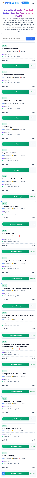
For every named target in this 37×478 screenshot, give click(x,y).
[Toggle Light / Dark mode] (3, 473)
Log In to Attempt (16, 197)
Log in (26, 3)
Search (30, 38)
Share (33, 65)
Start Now (16, 66)
